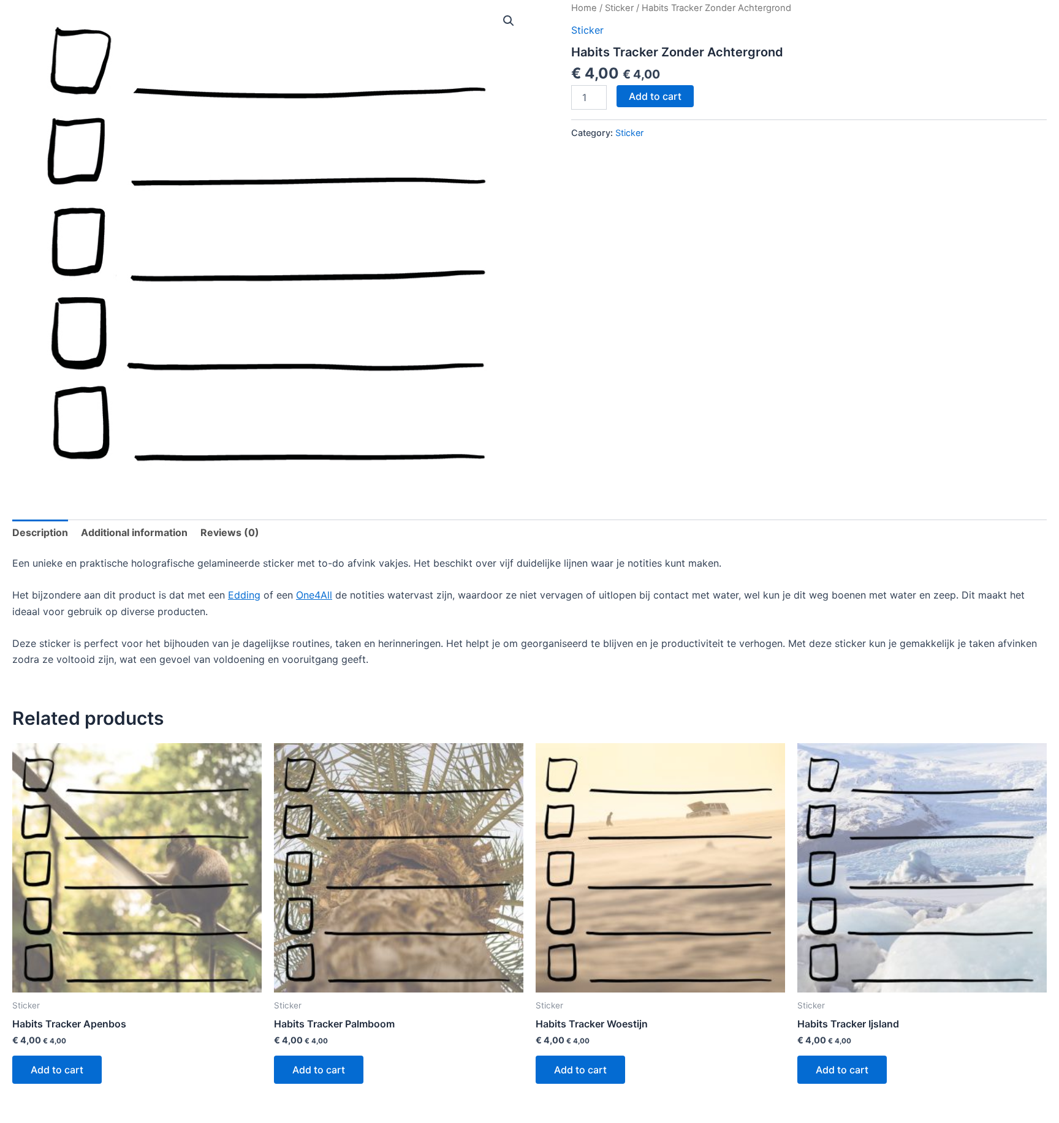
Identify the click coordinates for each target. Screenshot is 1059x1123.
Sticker (619, 7)
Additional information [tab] (134, 532)
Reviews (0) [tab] (229, 532)
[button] (509, 21)
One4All (314, 595)
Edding (244, 595)
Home (584, 7)
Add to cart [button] (57, 1070)
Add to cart (655, 96)
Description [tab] (40, 532)
